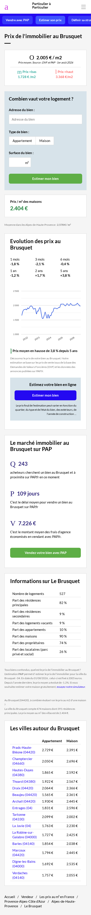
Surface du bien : (21, 153)
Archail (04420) (24, 801)
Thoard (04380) (24, 781)
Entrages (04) (22, 808)
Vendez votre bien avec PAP (45, 553)
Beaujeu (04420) (24, 795)
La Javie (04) (21, 826)
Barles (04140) (23, 844)
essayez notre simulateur (71, 686)
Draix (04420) (22, 788)
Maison (44, 141)
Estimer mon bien (45, 395)
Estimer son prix (50, 20)
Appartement (22, 141)
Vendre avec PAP (17, 20)
